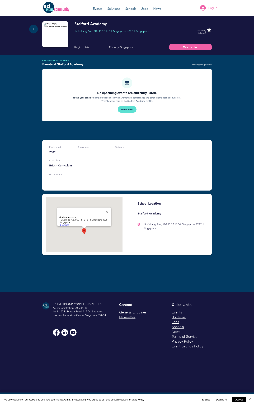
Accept (239, 399)
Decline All (221, 399)
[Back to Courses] (33, 29)
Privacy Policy (136, 399)
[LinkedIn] (64, 332)
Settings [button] (205, 399)
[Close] (250, 399)
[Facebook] (56, 332)
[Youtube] (73, 332)
